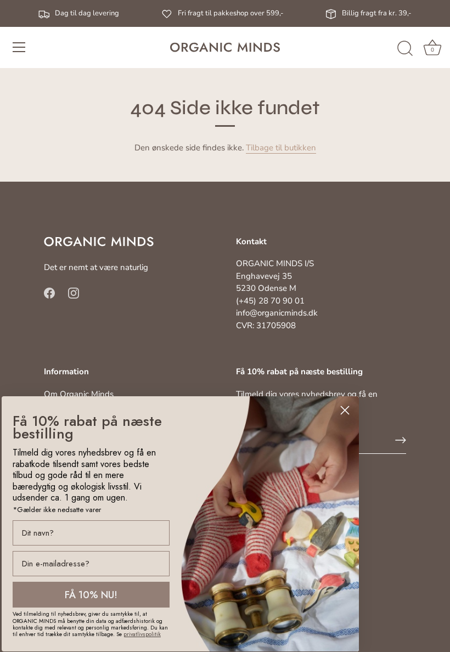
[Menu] (19, 47)
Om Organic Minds (79, 394)
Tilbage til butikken (281, 147)
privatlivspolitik (142, 634)
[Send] (400, 440)
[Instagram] (73, 292)
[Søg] (405, 49)
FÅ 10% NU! (91, 595)
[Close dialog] (345, 410)
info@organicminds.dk (277, 312)
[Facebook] (49, 292)
